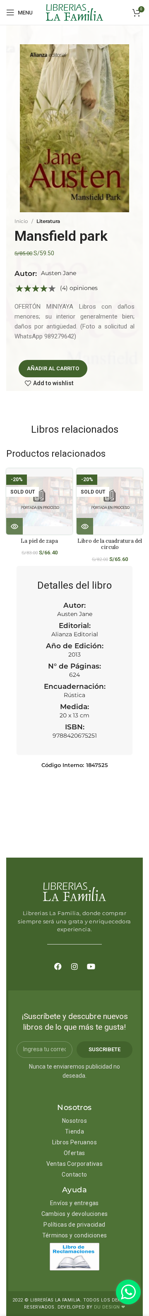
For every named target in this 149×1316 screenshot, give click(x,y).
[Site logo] (74, 12)
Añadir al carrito (53, 368)
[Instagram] (74, 966)
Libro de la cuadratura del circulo (109, 543)
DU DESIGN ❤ (109, 1307)
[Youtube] (91, 966)
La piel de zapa (39, 540)
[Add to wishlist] (69, 481)
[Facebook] (57, 966)
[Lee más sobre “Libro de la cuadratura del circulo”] (85, 526)
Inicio (21, 221)
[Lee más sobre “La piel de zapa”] (14, 526)
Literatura (48, 221)
